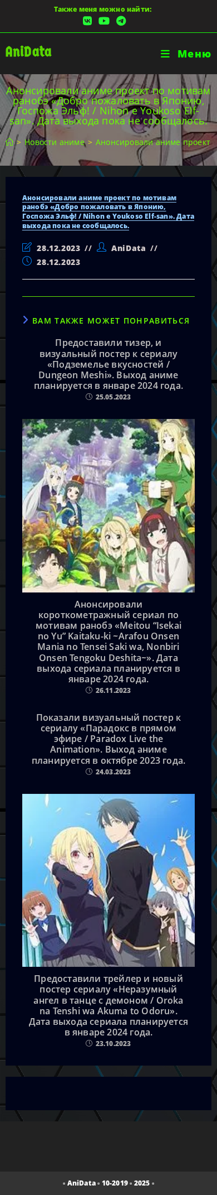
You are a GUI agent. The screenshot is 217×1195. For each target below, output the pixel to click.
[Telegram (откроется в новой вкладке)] (119, 21)
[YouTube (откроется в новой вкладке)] (104, 21)
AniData (29, 51)
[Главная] (9, 142)
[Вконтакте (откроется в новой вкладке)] (87, 21)
